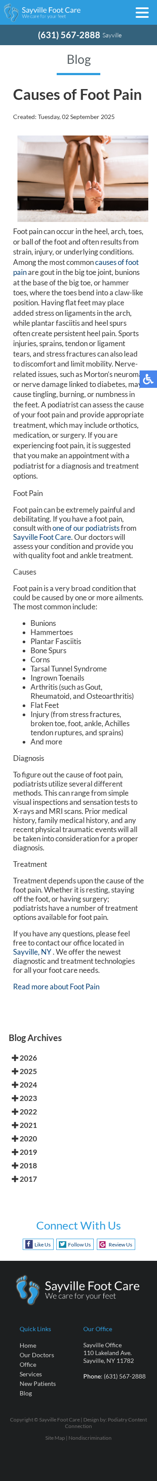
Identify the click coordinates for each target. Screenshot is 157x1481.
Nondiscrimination (90, 1438)
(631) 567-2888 (69, 35)
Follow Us (79, 1244)
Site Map (55, 1438)
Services (31, 1374)
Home (28, 1345)
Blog (26, 1393)
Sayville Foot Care (42, 537)
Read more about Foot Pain (56, 986)
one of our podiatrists (85, 527)
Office (28, 1364)
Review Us (120, 1244)
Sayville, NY (32, 951)
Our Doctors (37, 1355)
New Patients (38, 1383)
